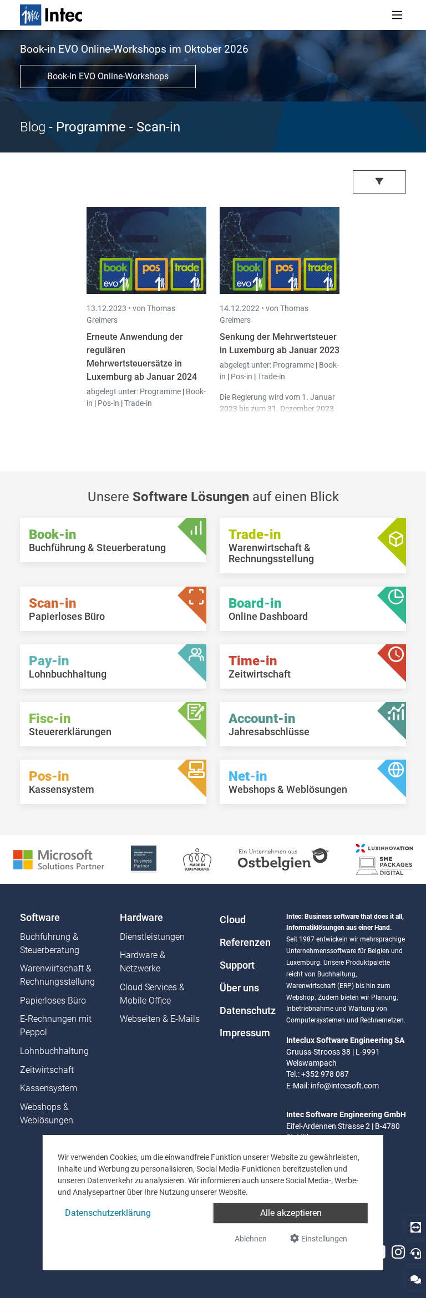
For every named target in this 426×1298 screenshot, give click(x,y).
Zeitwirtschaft (47, 1070)
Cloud (233, 919)
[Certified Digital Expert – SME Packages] (384, 858)
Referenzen (245, 942)
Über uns (239, 988)
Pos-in (108, 403)
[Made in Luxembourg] (197, 858)
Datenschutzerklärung (108, 1213)
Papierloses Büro (53, 1000)
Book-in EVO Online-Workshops (108, 76)
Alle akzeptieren (291, 1213)
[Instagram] (398, 1252)
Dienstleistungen (152, 936)
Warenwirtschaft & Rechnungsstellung (57, 975)
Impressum (245, 1033)
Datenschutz (246, 1010)
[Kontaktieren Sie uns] (415, 1279)
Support (237, 965)
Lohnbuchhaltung (54, 1051)
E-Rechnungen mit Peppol (56, 1025)
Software (40, 917)
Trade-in (138, 403)
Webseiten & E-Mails (160, 1019)
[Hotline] (415, 1253)
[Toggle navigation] (397, 15)
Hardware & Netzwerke (142, 962)
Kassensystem (48, 1088)
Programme (161, 391)
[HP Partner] (143, 858)
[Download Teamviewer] (415, 1227)
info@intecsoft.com (345, 1085)
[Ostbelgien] (283, 858)
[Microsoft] (58, 858)
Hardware (141, 917)
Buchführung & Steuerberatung (49, 943)
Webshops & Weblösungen (46, 1114)
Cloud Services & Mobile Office (152, 994)
